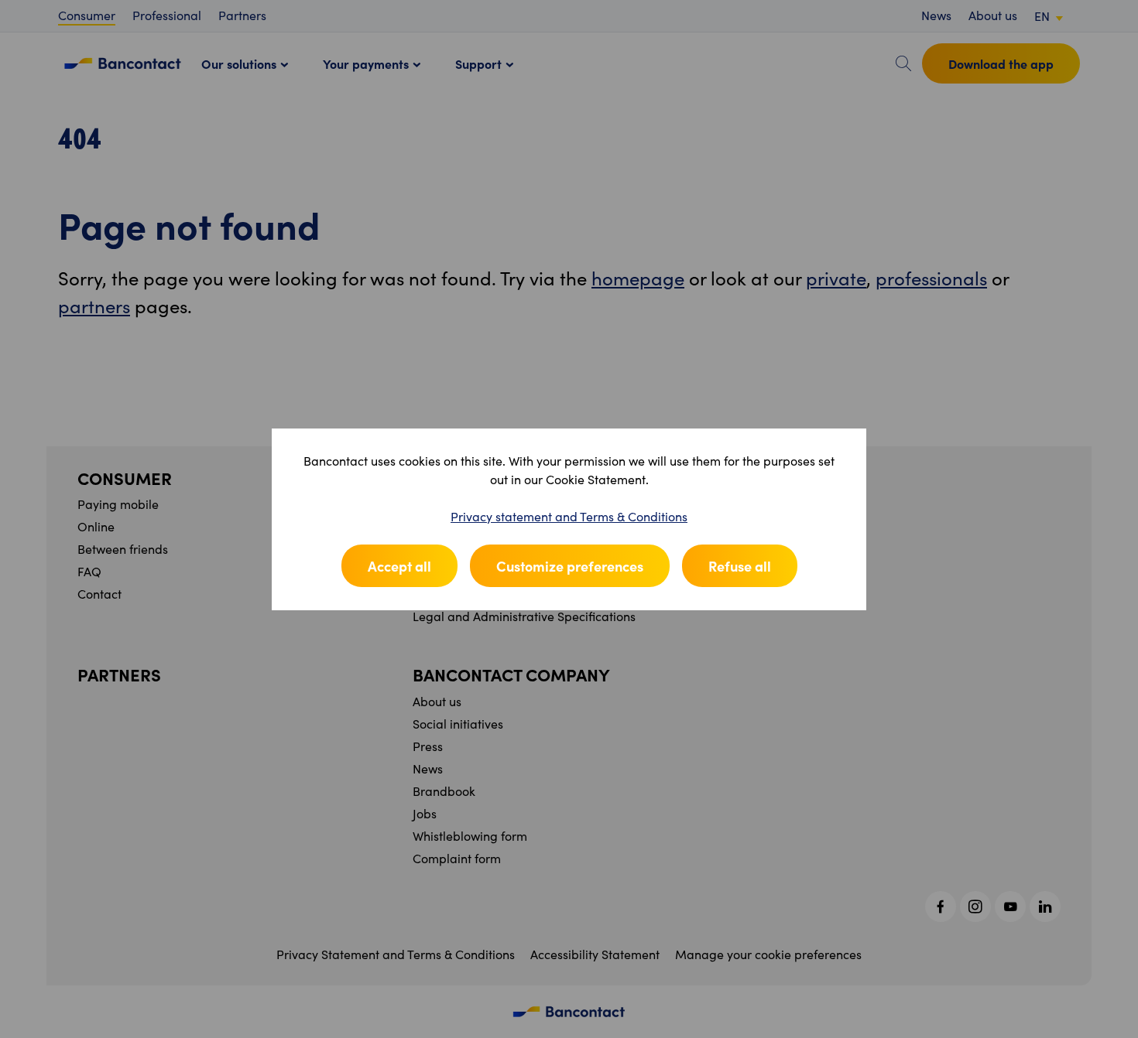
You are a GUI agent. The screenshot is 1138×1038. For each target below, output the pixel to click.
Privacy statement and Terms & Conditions (569, 516)
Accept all (399, 565)
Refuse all (739, 565)
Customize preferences (569, 565)
